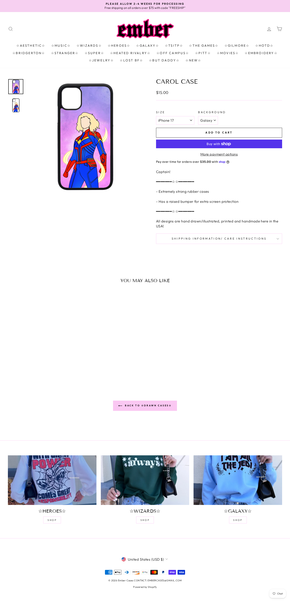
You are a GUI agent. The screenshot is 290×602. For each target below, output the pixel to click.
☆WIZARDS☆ (89, 45)
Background (212, 112)
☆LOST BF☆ (131, 60)
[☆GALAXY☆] (238, 480)
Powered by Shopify (145, 586)
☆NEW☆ (193, 60)
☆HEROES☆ (119, 45)
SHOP (52, 520)
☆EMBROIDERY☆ (261, 53)
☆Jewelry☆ (101, 60)
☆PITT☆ (203, 53)
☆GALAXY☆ (147, 45)
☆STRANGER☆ (65, 53)
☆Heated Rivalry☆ (130, 53)
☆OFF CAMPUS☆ (172, 53)
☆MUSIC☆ (61, 45)
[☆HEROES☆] (52, 480)
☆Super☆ (94, 53)
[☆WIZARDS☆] (145, 480)
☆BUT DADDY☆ (164, 60)
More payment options (219, 154)
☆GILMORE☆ (237, 45)
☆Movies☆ (228, 53)
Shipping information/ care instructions (219, 238)
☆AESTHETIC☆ (30, 45)
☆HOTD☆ (264, 45)
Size (160, 112)
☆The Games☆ (203, 45)
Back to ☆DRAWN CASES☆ (148, 405)
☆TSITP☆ (174, 45)
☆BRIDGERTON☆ (28, 53)
